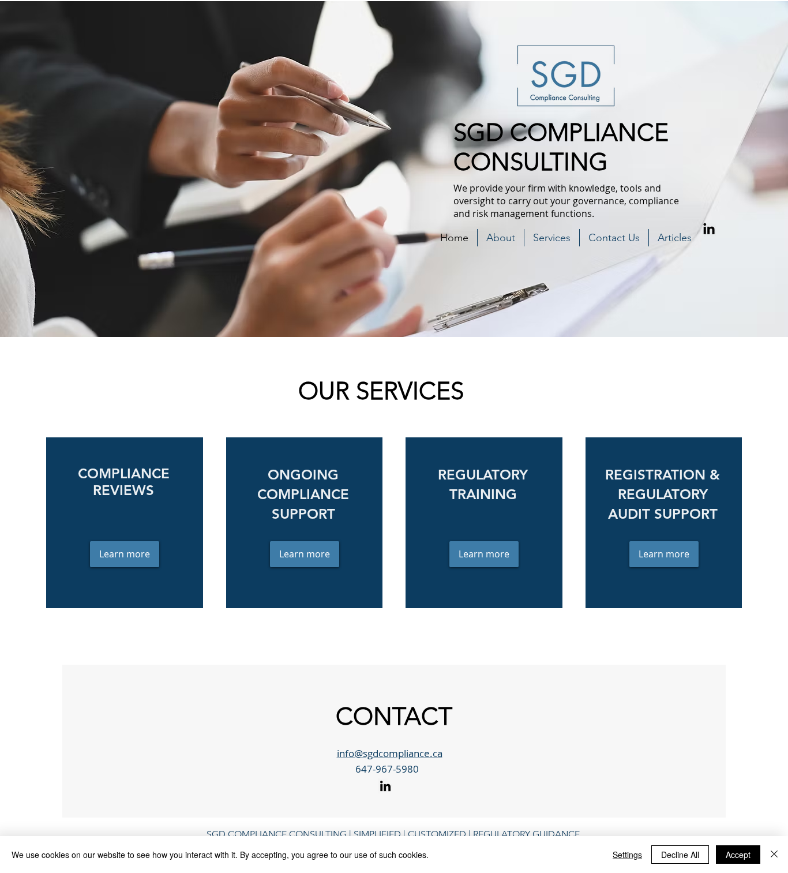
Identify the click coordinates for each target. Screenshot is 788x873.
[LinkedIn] (709, 230)
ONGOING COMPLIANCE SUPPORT (303, 494)
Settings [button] (627, 854)
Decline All (680, 854)
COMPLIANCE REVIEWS (124, 482)
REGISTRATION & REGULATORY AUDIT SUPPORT (662, 494)
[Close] (774, 854)
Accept (738, 854)
